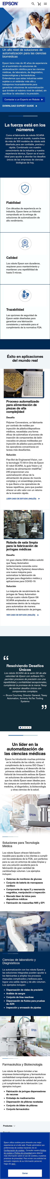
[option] (25, 683)
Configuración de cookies (14, 1150)
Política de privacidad (23, 1153)
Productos (7, 1126)
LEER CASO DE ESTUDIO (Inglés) (21, 499)
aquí (14, 1163)
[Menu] (45, 4)
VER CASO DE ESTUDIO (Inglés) (20, 615)
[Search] (33, 4)
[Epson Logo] (10, 3)
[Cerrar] (25, 1173)
